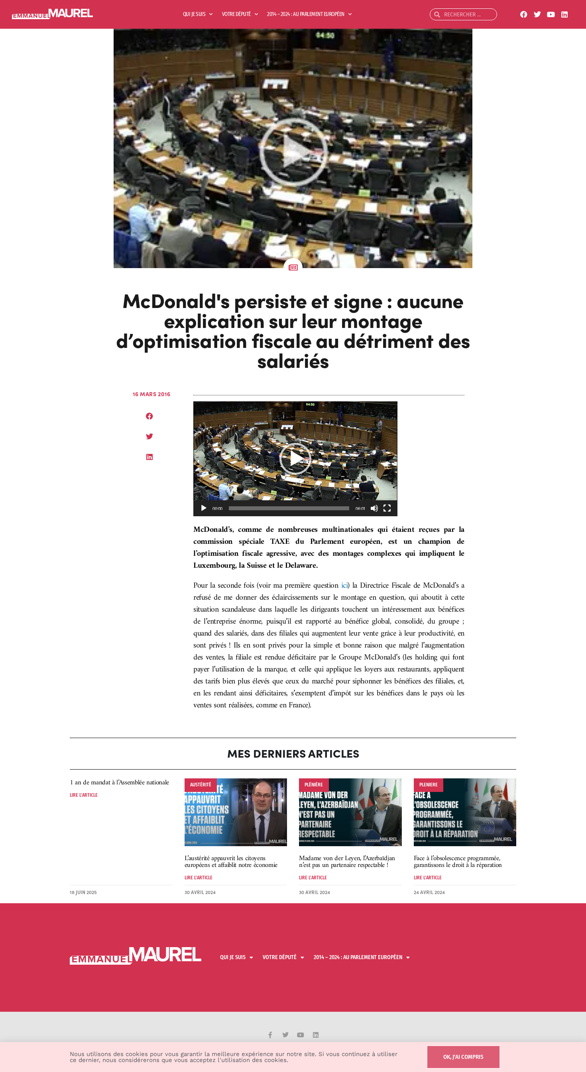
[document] (293, 536)
